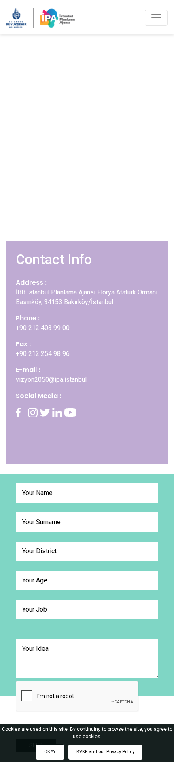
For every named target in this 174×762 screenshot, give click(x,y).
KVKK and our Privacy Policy (105, 751)
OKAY (50, 751)
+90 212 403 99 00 (43, 328)
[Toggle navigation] (156, 18)
